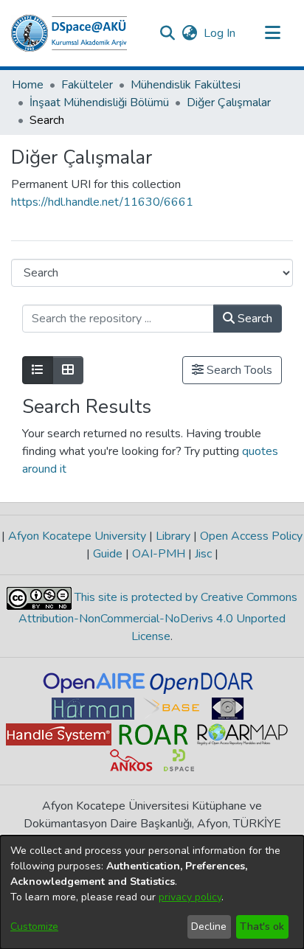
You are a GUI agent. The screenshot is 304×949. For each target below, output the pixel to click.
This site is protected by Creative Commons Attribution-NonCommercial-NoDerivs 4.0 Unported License (157, 616)
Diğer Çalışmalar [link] (229, 102)
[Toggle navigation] (272, 33)
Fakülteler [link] (87, 85)
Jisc (203, 554)
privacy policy (190, 897)
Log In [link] (220, 33)
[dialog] (152, 892)
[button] (69, 33)
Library (173, 536)
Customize (34, 927)
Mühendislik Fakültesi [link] (186, 85)
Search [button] (253, 318)
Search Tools (238, 370)
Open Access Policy (250, 536)
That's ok (262, 927)
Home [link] (28, 85)
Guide (107, 554)
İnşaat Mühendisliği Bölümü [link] (99, 102)
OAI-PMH (158, 554)
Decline (209, 927)
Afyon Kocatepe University (77, 536)
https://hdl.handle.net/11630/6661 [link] (102, 202)
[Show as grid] (67, 370)
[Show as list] (37, 370)
